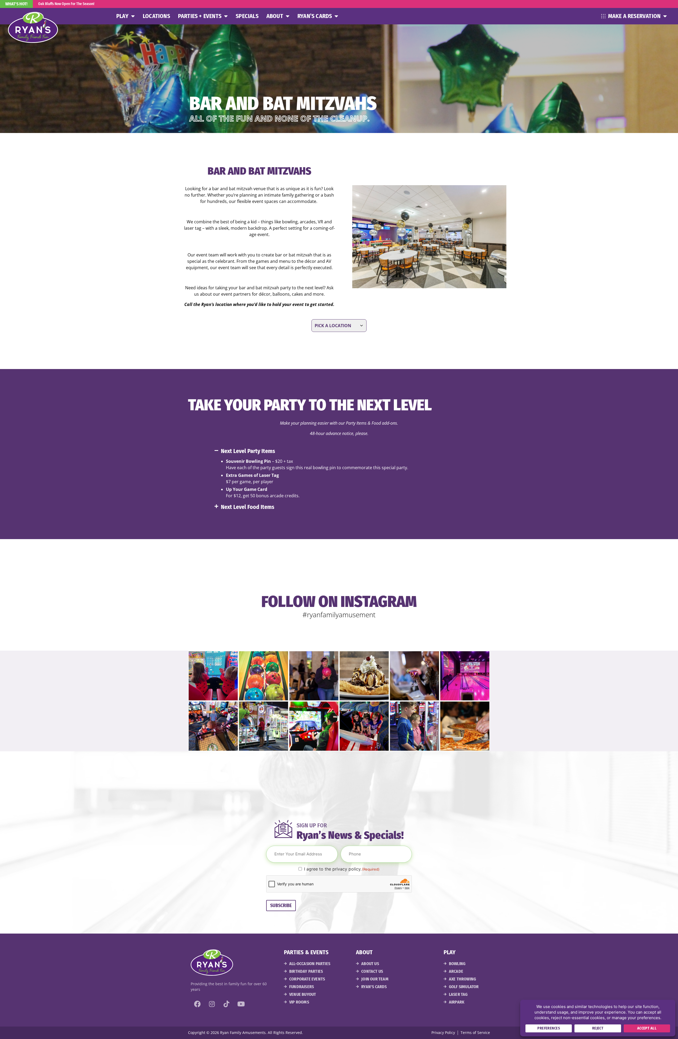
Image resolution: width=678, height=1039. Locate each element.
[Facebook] (197, 1004)
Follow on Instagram (339, 601)
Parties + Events (199, 16)
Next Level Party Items (248, 451)
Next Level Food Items (247, 506)
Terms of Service (475, 1032)
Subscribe (281, 905)
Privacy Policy (443, 1032)
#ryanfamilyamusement (339, 614)
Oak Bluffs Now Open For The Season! (66, 4)
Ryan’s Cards (314, 16)
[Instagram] (211, 1004)
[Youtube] (241, 1004)
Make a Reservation (634, 16)
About (274, 16)
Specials (247, 16)
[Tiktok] (226, 1004)
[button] (343, 451)
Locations (156, 16)
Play (122, 16)
